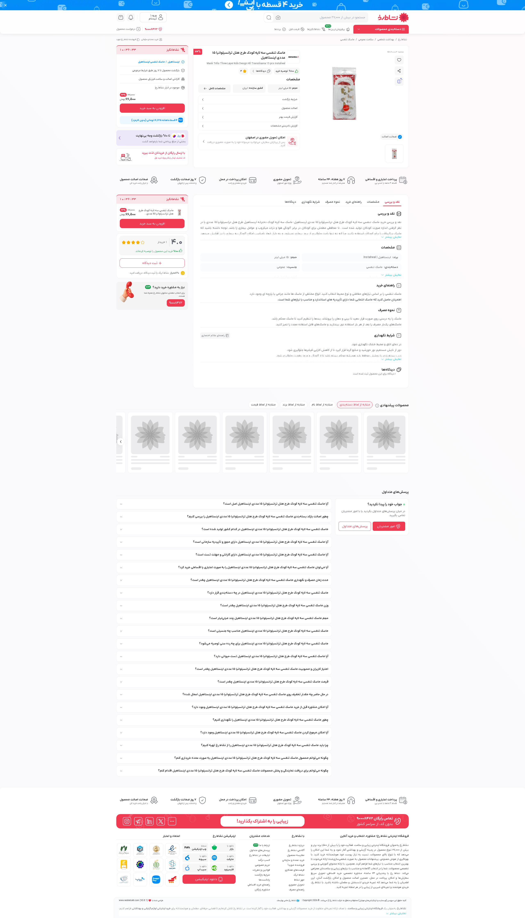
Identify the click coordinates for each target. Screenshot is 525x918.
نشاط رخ (402, 39)
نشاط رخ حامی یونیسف (286, 900)
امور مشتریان (386, 526)
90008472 (151, 29)
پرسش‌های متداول (355, 526)
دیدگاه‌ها (290, 202)
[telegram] (138, 821)
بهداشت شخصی (385, 39)
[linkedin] (149, 821)
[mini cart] (121, 17)
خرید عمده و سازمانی (149, 39)
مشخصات (373, 202)
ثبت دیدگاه (150, 263)
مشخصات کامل (217, 88)
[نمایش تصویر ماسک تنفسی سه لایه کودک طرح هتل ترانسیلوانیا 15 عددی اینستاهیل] (394, 153)
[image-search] (278, 17)
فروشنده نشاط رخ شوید (126, 39)
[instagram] (127, 821)
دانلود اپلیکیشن (206, 879)
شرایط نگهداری (310, 202)
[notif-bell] (131, 17)
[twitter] (161, 821)
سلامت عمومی (365, 39)
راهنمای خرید (353, 202)
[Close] (5, 5)
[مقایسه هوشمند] (399, 81)
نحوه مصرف (332, 202)
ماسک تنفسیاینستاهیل (151, 62)
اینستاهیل (173, 62)
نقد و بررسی (392, 202)
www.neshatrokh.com (129, 900)
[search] (268, 17)
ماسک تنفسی (347, 39)
